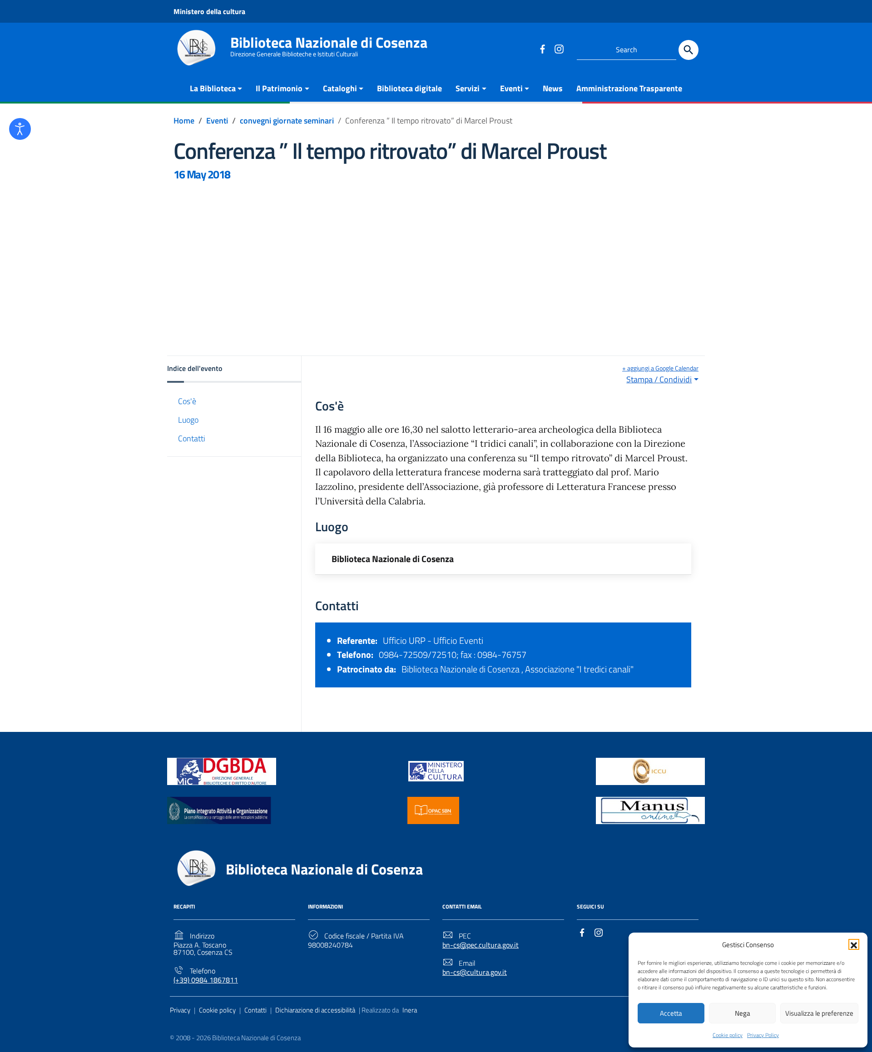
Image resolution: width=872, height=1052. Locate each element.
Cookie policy (728, 1035)
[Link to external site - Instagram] (558, 48)
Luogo (188, 420)
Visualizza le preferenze (819, 1013)
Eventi (511, 88)
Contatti (191, 438)
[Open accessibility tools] (20, 129)
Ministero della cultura (209, 11)
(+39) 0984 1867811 (205, 980)
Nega (742, 1013)
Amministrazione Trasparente (629, 88)
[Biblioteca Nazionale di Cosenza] (196, 48)
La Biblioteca (213, 88)
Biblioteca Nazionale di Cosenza (328, 42)
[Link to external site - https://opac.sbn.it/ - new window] (433, 809)
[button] (853, 944)
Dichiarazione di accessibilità (315, 1010)
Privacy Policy (763, 1035)
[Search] (689, 50)
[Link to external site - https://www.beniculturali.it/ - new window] (436, 770)
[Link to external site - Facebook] (542, 48)
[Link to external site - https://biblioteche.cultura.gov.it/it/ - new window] (221, 770)
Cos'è (187, 401)
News (553, 88)
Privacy (180, 1010)
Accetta (671, 1013)
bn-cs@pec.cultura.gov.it (480, 945)
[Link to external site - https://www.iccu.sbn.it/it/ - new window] (650, 770)
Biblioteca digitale (409, 88)
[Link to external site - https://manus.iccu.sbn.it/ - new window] (650, 809)
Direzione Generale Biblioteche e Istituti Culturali (294, 54)
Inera (409, 1010)
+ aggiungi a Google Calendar (660, 368)
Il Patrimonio (279, 88)
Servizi (468, 88)
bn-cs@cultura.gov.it (474, 972)
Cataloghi (340, 88)
